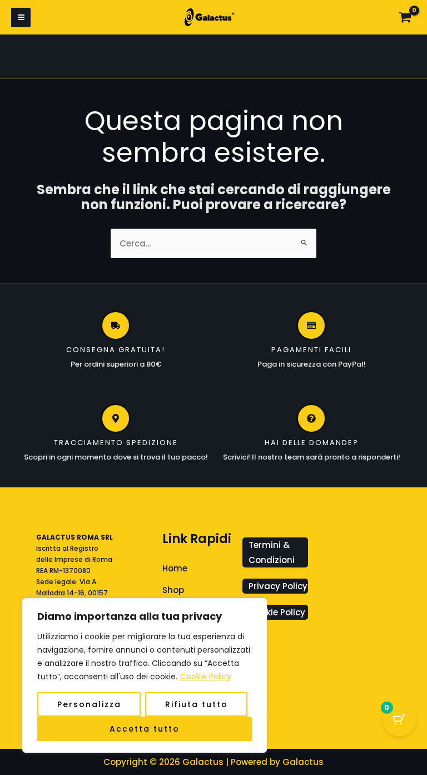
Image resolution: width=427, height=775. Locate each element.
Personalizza (89, 704)
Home (174, 568)
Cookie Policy (205, 676)
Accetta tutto (145, 728)
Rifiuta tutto (196, 704)
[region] (144, 675)
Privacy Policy (278, 586)
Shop (173, 590)
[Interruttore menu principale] (21, 17)
